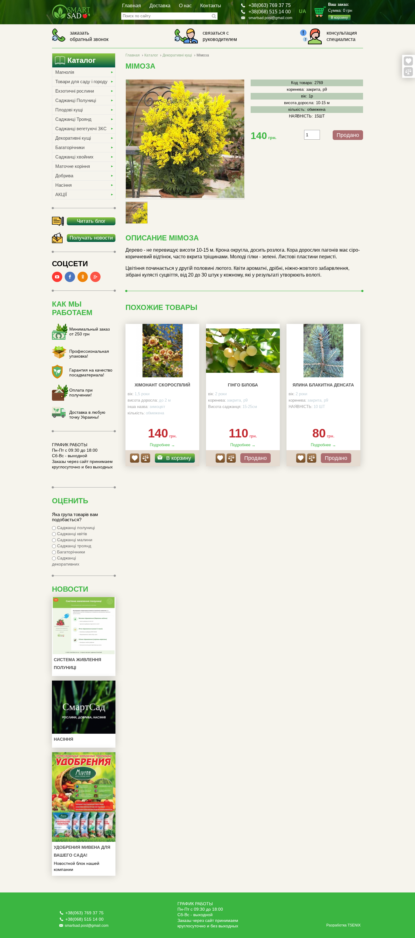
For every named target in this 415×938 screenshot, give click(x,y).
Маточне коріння (72, 166)
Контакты (210, 5)
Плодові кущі (69, 109)
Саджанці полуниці (75, 527)
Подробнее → (162, 445)
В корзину (178, 458)
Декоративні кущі (73, 138)
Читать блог (91, 221)
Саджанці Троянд (73, 119)
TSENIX (354, 925)
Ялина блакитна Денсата (323, 384)
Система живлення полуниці (77, 663)
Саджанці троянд (73, 545)
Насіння (63, 185)
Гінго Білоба (243, 384)
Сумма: (340, 11)
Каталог (151, 55)
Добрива (64, 175)
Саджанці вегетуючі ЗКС (81, 128)
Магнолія (64, 72)
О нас (185, 5)
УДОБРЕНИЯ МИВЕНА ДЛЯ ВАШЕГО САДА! (82, 851)
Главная (131, 5)
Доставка (159, 5)
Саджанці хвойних (74, 156)
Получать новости (91, 238)
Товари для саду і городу (81, 81)
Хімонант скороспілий (162, 384)
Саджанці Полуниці (75, 100)
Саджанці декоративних (65, 561)
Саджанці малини (74, 539)
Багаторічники (69, 147)
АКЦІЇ (61, 194)
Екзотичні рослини (74, 90)
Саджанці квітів (71, 533)
